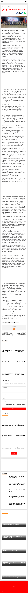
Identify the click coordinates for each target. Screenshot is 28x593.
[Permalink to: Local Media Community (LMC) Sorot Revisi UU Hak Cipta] (8, 346)
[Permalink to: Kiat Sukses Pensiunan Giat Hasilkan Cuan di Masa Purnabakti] (5, 498)
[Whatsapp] (25, 13)
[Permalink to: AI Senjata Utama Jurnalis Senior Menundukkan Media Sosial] (20, 357)
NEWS (3, 13)
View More (14, 453)
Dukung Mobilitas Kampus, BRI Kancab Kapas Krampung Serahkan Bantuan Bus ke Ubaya (17, 484)
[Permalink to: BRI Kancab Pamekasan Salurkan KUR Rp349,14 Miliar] (5, 492)
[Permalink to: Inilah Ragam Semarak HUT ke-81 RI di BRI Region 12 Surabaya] (20, 346)
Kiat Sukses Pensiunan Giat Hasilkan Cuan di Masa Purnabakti (16, 497)
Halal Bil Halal (15, 322)
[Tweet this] (20, 13)
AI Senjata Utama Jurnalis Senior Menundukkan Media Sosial (20, 362)
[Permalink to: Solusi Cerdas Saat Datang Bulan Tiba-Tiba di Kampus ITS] (8, 368)
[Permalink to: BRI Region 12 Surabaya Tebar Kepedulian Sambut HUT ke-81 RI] (8, 357)
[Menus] (2, 1)
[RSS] (14, 329)
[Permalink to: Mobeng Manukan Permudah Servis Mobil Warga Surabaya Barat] (20, 368)
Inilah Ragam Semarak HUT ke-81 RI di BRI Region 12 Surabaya (19, 351)
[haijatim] (14, 1)
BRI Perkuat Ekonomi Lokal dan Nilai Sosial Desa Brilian (16, 477)
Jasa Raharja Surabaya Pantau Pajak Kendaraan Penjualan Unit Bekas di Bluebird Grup (7, 335)
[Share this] (17, 13)
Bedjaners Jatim (6, 322)
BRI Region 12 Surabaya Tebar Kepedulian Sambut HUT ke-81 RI (7, 362)
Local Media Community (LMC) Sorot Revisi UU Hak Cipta (7, 351)
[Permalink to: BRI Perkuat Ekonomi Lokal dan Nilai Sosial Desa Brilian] (5, 478)
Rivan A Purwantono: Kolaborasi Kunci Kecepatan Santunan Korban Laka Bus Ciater (20, 335)
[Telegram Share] (22, 13)
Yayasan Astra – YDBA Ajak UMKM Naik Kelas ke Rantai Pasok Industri (17, 504)
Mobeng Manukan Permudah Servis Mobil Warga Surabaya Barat (19, 374)
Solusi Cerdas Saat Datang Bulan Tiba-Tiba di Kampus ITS (7, 374)
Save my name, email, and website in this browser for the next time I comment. (14, 405)
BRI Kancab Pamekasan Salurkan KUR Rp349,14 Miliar (17, 490)
